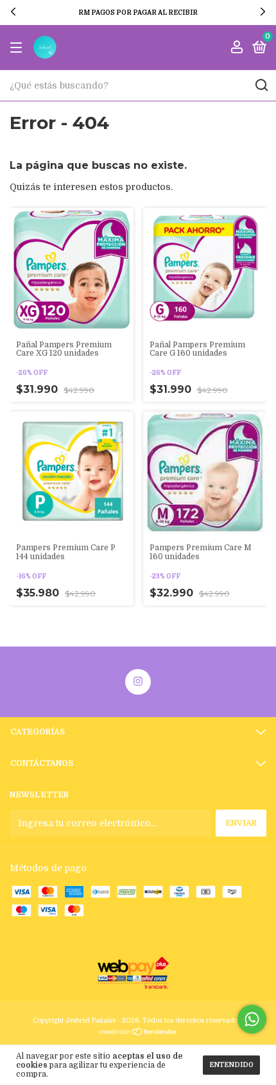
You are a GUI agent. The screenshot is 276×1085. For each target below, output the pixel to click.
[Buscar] (261, 85)
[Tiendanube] (138, 1033)
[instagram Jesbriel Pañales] (138, 682)
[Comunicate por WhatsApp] (251, 1019)
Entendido (231, 1064)
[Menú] (18, 48)
